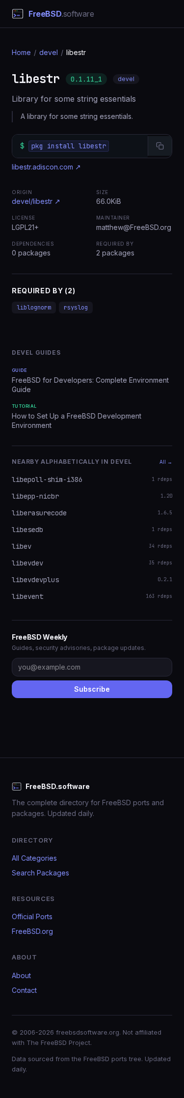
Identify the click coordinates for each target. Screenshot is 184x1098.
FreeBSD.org (32, 931)
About (21, 975)
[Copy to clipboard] (160, 146)
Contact (24, 990)
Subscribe (92, 689)
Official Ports (32, 916)
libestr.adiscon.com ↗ (46, 167)
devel (48, 52)
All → (165, 462)
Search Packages (40, 873)
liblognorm (34, 307)
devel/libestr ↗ (36, 201)
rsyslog (76, 307)
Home (21, 52)
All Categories (34, 858)
